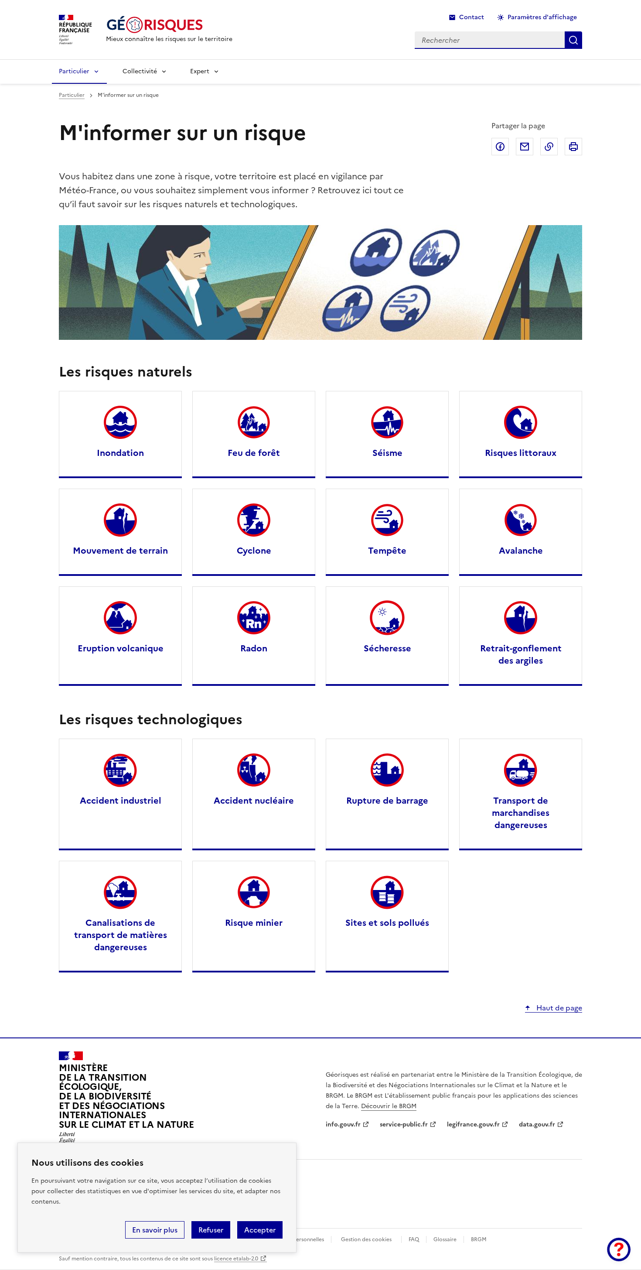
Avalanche (521, 550)
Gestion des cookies (366, 1239)
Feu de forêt (254, 452)
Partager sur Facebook (500, 146)
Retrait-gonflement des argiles (521, 654)
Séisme (387, 452)
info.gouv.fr (343, 1124)
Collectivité (140, 71)
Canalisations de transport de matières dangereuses (120, 935)
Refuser (210, 1230)
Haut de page (558, 1008)
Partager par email (524, 146)
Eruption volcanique (121, 648)
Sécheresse (387, 648)
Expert (199, 71)
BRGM (479, 1239)
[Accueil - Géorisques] (169, 24)
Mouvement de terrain (120, 550)
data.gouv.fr (537, 1124)
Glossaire (445, 1239)
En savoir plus (154, 1230)
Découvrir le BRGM (388, 1106)
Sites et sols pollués (387, 922)
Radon (253, 648)
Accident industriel (120, 800)
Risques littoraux (520, 452)
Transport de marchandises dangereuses (520, 813)
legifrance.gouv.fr (473, 1124)
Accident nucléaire (254, 800)
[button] (619, 1249)
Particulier (74, 71)
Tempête (387, 550)
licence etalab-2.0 (236, 1259)
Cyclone (254, 550)
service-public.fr (404, 1124)
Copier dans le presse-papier (549, 146)
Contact (471, 17)
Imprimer (573, 146)
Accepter (260, 1230)
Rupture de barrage (387, 800)
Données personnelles (296, 1239)
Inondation (120, 452)
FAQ (414, 1239)
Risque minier (254, 922)
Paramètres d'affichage (542, 17)
